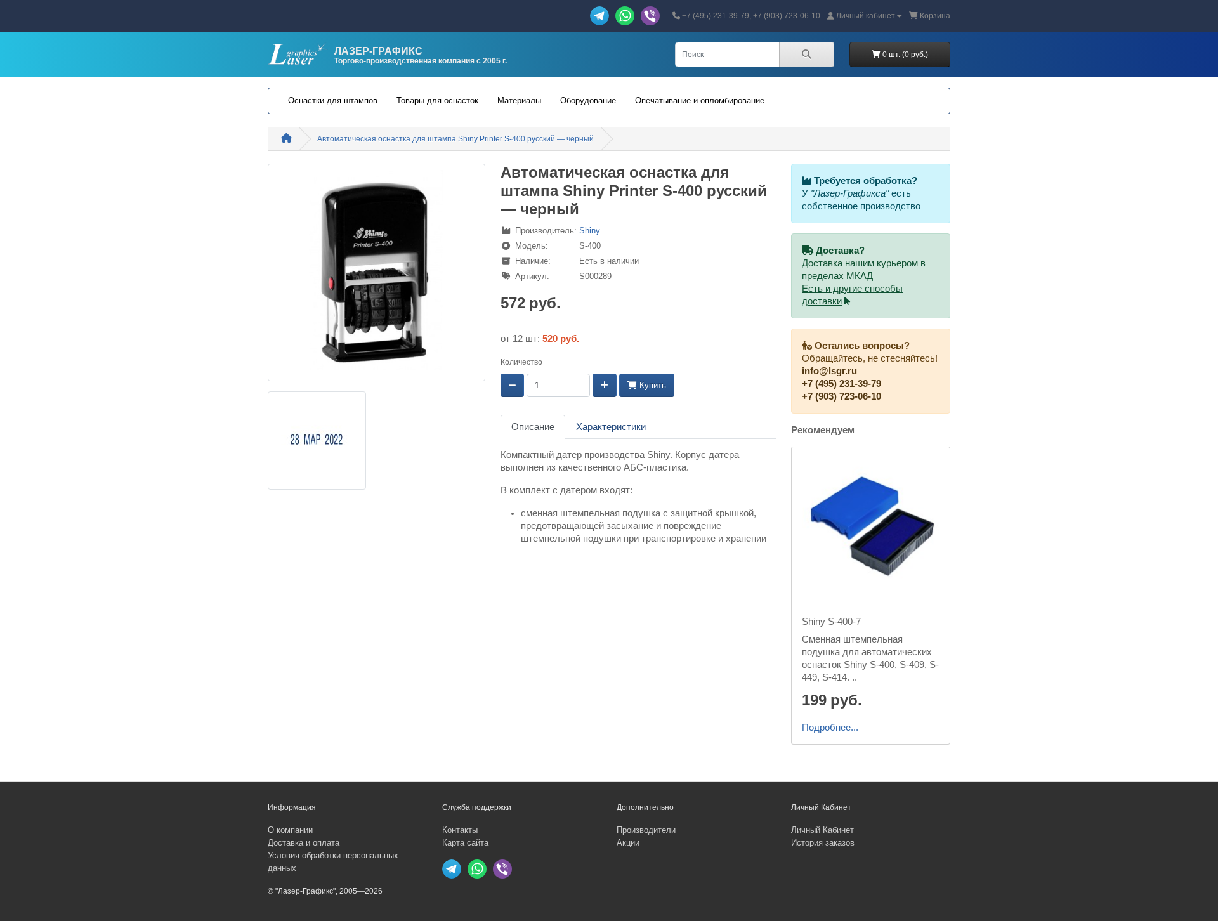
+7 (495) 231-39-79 (841, 384)
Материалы (519, 100)
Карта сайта (465, 842)
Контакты (460, 830)
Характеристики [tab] (611, 427)
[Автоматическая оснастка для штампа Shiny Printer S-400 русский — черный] (376, 276)
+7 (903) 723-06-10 (841, 396)
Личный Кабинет (822, 830)
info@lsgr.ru (829, 371)
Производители (646, 830)
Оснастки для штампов (332, 100)
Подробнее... (830, 727)
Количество (521, 362)
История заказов (823, 842)
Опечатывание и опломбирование (699, 100)
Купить (651, 385)
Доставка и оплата (303, 842)
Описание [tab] (532, 427)
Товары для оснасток (437, 100)
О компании (290, 830)
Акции (628, 842)
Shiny (589, 230)
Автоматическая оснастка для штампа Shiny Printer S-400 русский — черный (455, 138)
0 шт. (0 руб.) (904, 54)
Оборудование (588, 100)
